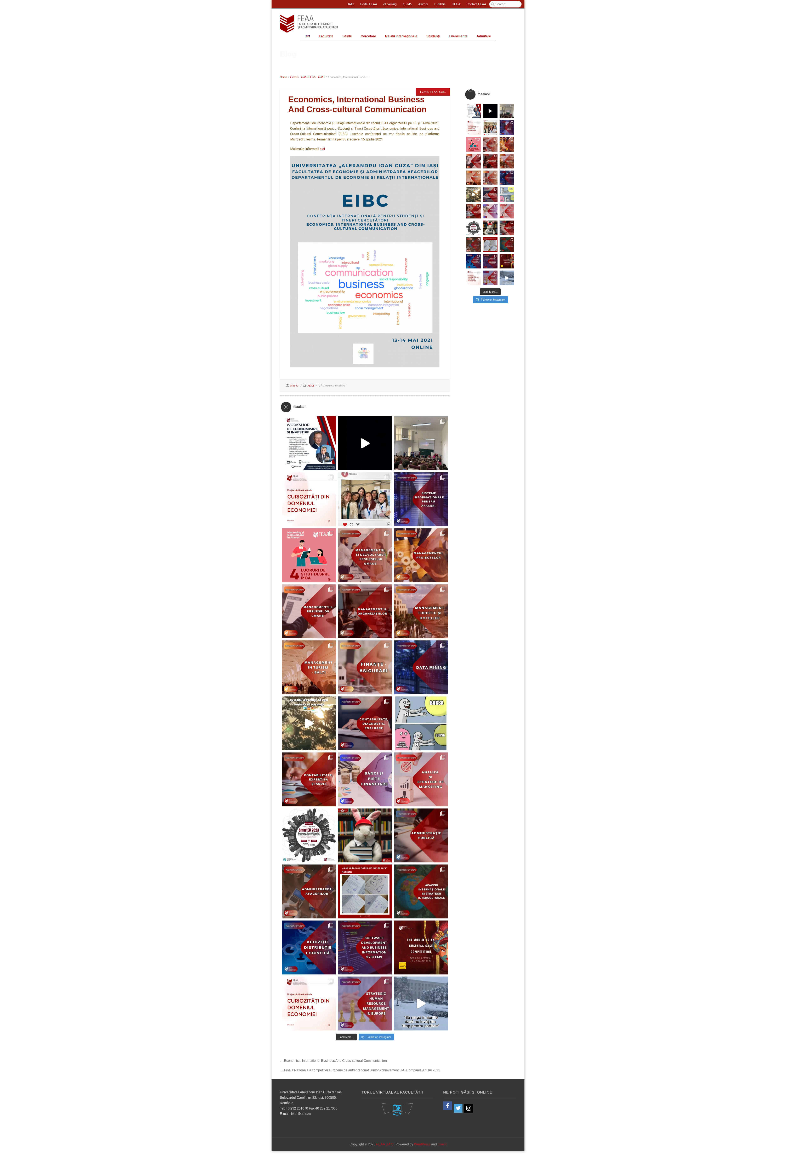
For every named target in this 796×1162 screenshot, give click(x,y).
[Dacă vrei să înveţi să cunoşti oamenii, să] (365, 555)
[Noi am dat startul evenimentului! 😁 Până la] (365, 499)
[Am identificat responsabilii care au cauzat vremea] (421, 1003)
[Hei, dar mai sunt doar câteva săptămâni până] (309, 723)
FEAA (312, 77)
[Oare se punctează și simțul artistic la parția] (365, 891)
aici (322, 149)
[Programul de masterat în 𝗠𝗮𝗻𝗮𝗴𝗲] (309, 611)
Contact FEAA (476, 4)
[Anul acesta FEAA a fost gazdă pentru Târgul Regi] (421, 443)
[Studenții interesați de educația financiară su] (309, 443)
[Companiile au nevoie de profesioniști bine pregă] (421, 499)
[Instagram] (468, 1108)
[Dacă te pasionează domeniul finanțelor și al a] (365, 667)
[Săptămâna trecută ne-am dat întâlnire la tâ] (365, 443)
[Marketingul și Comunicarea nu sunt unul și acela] (309, 555)
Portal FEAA (368, 4)
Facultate (326, 36)
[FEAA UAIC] (309, 24)
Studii (347, 36)
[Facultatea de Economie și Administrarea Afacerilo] (309, 835)
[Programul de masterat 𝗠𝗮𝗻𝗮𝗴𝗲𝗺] (365, 611)
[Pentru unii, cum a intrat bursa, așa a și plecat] (421, 723)
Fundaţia (439, 4)
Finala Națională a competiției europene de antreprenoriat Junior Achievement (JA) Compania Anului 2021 (362, 1070)
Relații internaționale (401, 36)
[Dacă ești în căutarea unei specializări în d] (309, 947)
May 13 (294, 385)
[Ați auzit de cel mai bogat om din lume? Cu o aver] (309, 1003)
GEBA (456, 4)
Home (283, 77)
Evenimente (458, 36)
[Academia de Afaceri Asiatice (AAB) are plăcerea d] (421, 947)
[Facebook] (447, 1105)
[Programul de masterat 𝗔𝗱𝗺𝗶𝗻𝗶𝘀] (309, 891)
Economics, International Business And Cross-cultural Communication (335, 1060)
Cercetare (368, 36)
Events (294, 77)
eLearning (390, 4)
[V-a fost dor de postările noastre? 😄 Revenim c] (309, 499)
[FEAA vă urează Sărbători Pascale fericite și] (365, 835)
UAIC (350, 4)
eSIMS (407, 4)
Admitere (484, 36)
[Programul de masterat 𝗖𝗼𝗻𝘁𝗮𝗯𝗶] (365, 723)
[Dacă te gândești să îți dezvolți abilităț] (421, 835)
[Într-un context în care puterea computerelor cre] (421, 667)
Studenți (433, 36)
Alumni (423, 4)
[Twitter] (458, 1108)
